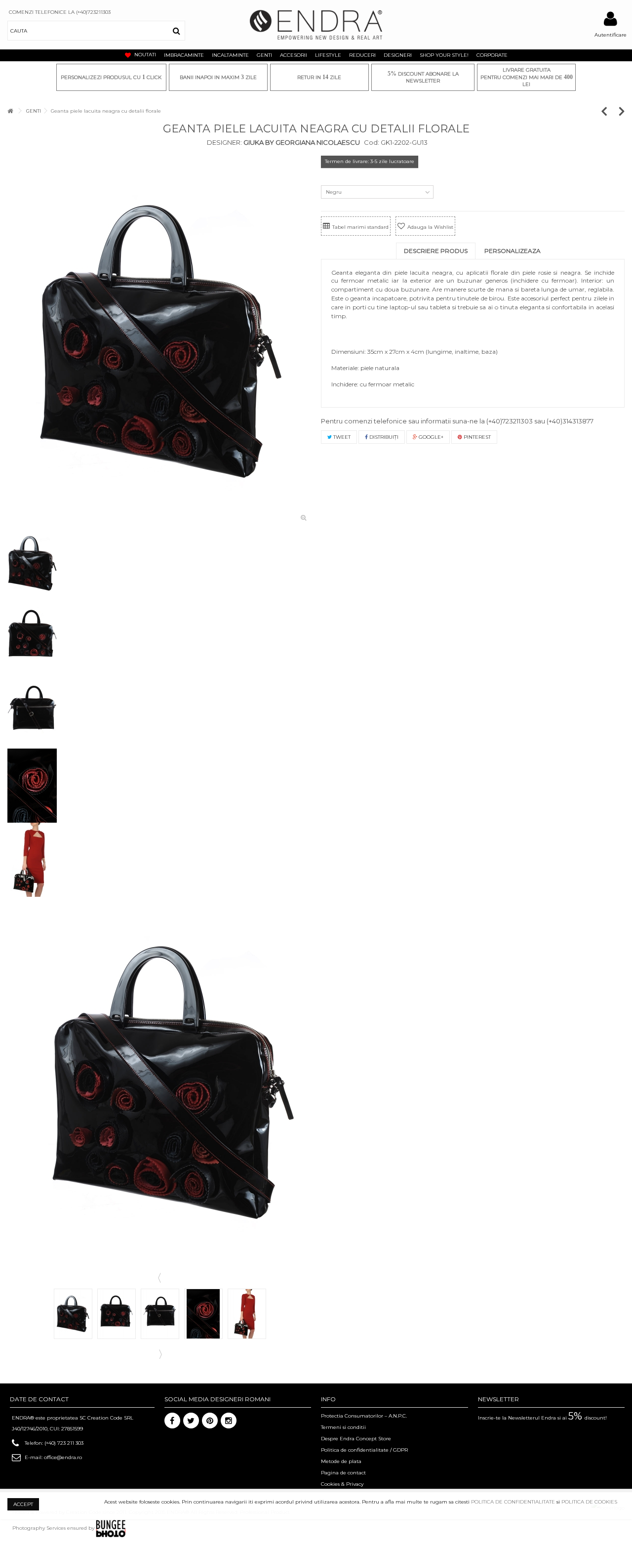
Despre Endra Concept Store (356, 1438)
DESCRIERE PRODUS (436, 250)
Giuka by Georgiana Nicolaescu (301, 142)
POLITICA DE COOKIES (589, 1502)
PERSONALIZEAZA (512, 250)
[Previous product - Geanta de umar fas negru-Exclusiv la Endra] (609, 111)
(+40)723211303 (509, 421)
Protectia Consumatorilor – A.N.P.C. (364, 1416)
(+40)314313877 (570, 421)
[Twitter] (191, 1420)
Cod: (371, 142)
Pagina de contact (343, 1472)
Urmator (159, 1354)
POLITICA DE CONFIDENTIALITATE (513, 1502)
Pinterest (476, 437)
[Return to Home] (10, 111)
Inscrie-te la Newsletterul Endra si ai (542, 1418)
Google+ (430, 437)
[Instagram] (229, 1420)
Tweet (341, 437)
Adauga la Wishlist (430, 227)
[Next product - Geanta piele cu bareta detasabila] (622, 111)
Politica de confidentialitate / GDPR (364, 1450)
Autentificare (610, 35)
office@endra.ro (63, 1457)
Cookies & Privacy (342, 1484)
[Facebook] (172, 1420)
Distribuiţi (383, 437)
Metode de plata (341, 1461)
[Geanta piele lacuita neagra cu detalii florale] (159, 341)
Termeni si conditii (343, 1427)
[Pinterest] (210, 1420)
